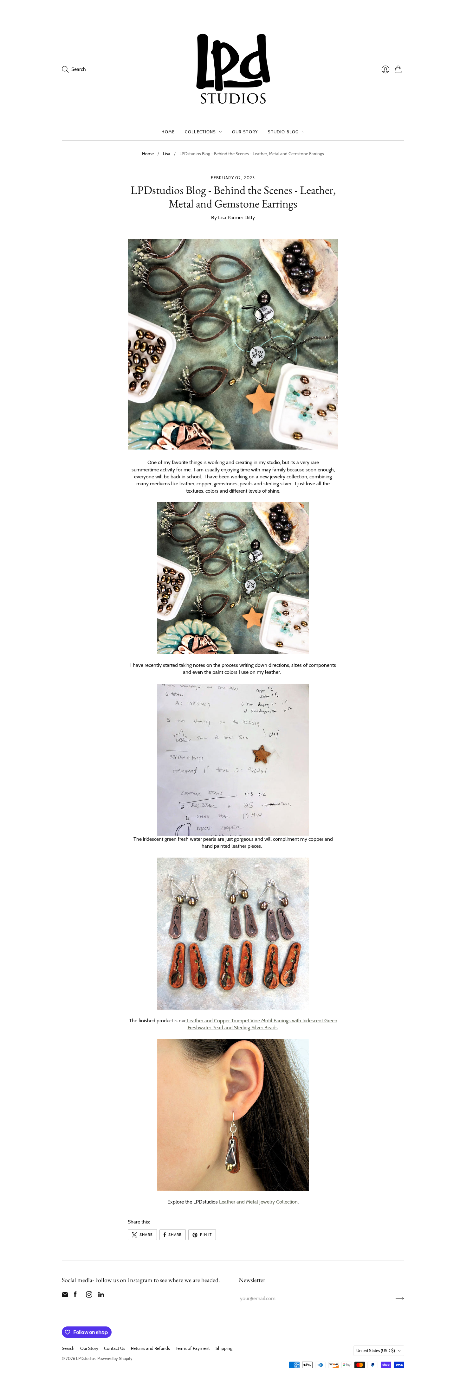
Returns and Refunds (150, 1348)
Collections (200, 131)
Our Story (245, 131)
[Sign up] (400, 1298)
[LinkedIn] (101, 1296)
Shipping (224, 1348)
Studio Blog (283, 131)
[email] (65, 1296)
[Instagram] (89, 1296)
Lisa (166, 153)
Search (68, 1348)
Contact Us (114, 1348)
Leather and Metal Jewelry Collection (258, 1202)
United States (375, 1350)
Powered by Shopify (115, 1358)
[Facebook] (75, 1296)
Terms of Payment (193, 1348)
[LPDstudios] (233, 69)
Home (168, 131)
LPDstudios (85, 1358)
